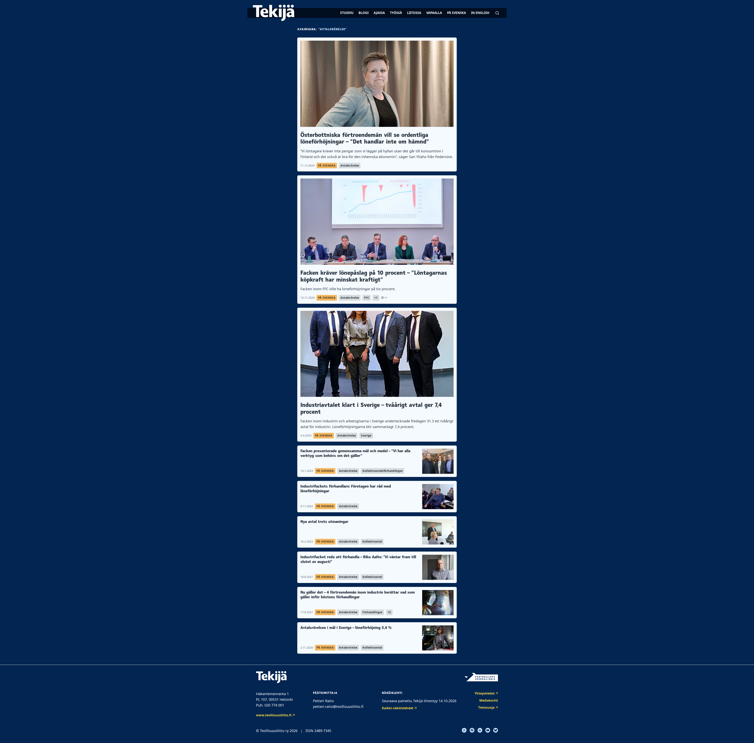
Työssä (396, 13)
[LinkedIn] (480, 730)
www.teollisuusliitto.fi (273, 715)
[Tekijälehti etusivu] (273, 13)
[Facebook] (472, 730)
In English (480, 13)
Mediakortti (488, 700)
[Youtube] (487, 730)
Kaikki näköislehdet (397, 708)
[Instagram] (464, 730)
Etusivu (346, 13)
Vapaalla (434, 13)
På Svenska (456, 13)
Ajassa (379, 13)
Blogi (364, 13)
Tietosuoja (486, 707)
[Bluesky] (495, 730)
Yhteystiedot (485, 693)
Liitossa (414, 13)
